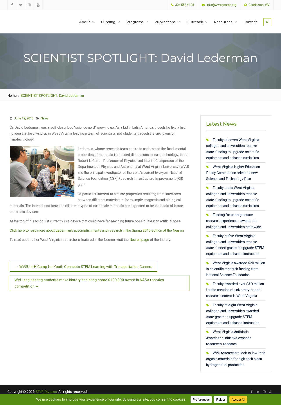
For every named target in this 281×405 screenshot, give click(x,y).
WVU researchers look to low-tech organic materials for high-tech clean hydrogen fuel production (235, 359)
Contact (250, 22)
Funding (108, 22)
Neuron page (139, 240)
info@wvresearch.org (221, 5)
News (45, 118)
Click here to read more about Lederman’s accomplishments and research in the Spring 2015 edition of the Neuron (97, 230)
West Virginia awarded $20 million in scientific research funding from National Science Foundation (235, 269)
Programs (135, 22)
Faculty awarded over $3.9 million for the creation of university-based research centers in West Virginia (235, 290)
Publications (165, 22)
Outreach (195, 22)
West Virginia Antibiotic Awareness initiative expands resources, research (228, 338)
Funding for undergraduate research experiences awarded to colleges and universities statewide (233, 221)
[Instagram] (264, 392)
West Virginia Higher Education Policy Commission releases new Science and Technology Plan (233, 173)
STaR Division (28, 17)
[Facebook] (251, 392)
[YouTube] (271, 392)
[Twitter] (258, 392)
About (84, 22)
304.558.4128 (184, 5)
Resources (223, 22)
